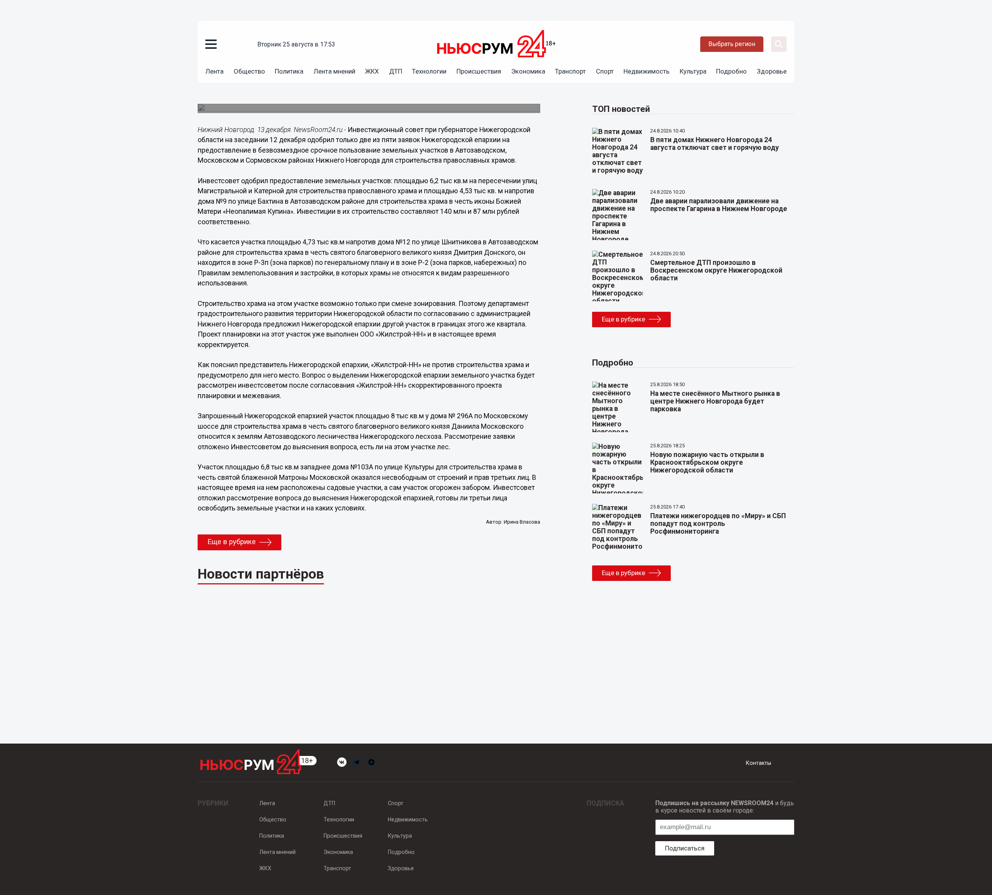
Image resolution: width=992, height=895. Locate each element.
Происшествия (478, 71)
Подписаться (684, 848)
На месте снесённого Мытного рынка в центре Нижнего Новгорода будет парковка (715, 401)
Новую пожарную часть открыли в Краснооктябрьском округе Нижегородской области (707, 462)
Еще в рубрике (231, 542)
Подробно (731, 71)
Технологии (429, 71)
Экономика (528, 71)
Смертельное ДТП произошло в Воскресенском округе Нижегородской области (716, 270)
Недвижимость (646, 71)
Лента (214, 71)
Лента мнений (334, 71)
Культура (693, 71)
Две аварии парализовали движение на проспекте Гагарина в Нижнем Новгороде (718, 205)
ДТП (395, 71)
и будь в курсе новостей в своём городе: (724, 806)
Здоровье (772, 71)
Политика (289, 71)
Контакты (758, 763)
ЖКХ (372, 71)
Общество (249, 71)
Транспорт (570, 71)
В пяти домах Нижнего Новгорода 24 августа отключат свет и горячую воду (714, 143)
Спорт (605, 71)
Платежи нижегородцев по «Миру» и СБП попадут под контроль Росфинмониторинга (718, 523)
